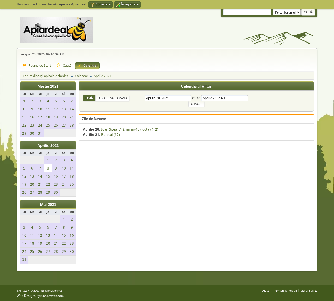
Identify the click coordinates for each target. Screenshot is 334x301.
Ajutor (266, 290)
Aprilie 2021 (48, 145)
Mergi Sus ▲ (308, 290)
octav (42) (150, 129)
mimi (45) (133, 129)
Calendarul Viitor (196, 86)
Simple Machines (52, 290)
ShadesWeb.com (52, 296)
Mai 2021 (48, 205)
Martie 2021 (48, 86)
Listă (89, 98)
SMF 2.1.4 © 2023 (28, 290)
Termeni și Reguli (285, 290)
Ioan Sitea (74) (112, 129)
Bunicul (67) (110, 134)
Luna (101, 98)
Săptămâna (118, 98)
